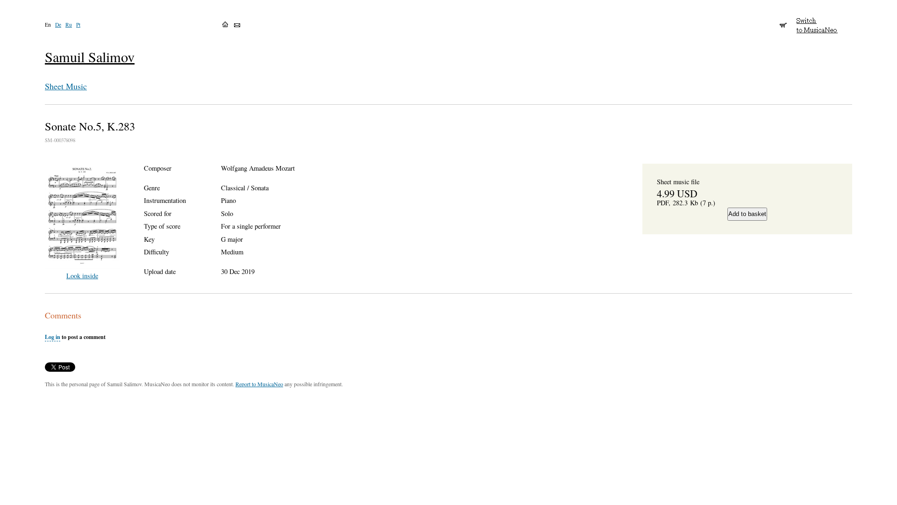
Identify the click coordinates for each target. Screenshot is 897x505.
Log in (52, 337)
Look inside (82, 275)
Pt (78, 24)
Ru (68, 24)
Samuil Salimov (90, 56)
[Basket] (783, 21)
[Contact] (237, 25)
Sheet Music (66, 86)
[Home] (225, 24)
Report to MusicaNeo (259, 384)
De (58, 24)
